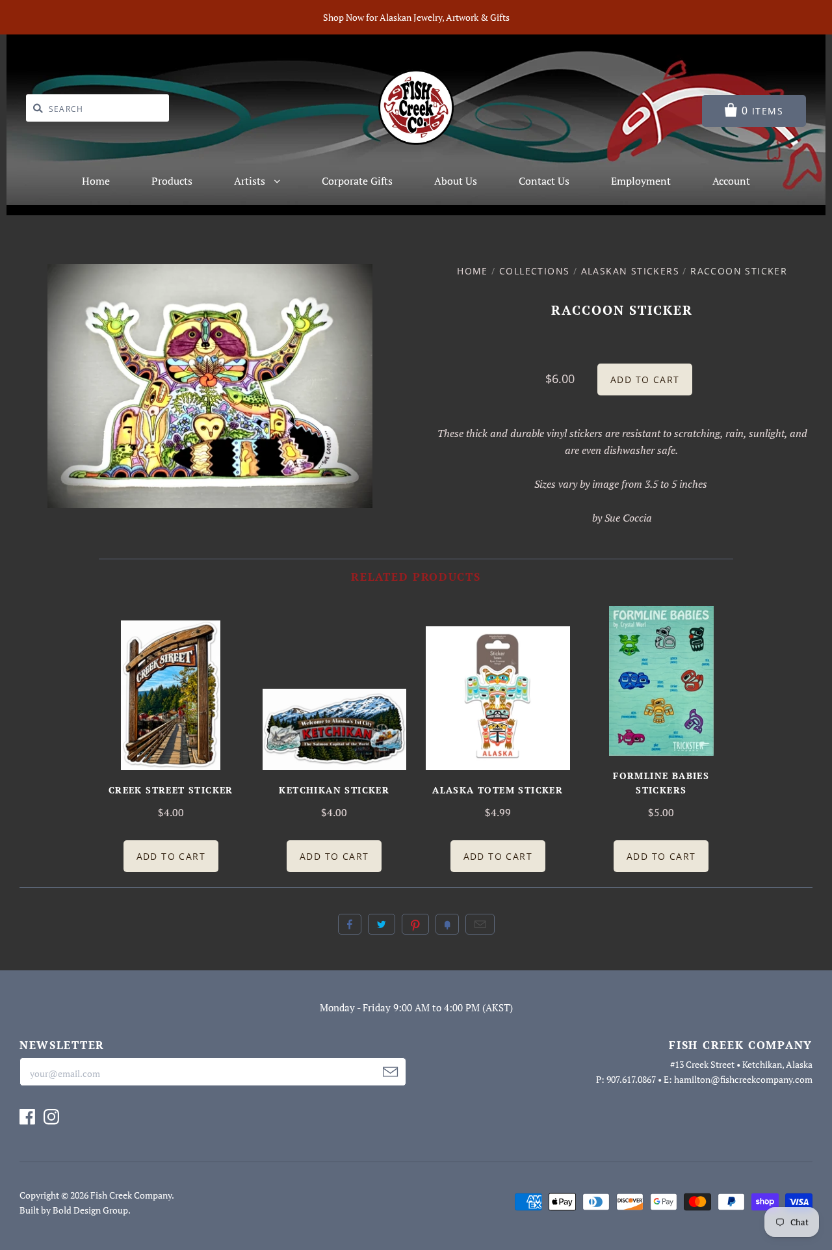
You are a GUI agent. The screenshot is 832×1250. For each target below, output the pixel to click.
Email (480, 924)
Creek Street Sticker (171, 790)
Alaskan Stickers (630, 271)
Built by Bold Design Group (74, 1210)
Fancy (447, 924)
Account (731, 181)
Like (349, 924)
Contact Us (544, 181)
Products (171, 181)
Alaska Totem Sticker (497, 790)
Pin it (415, 924)
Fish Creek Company (131, 1195)
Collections (534, 271)
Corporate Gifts (357, 181)
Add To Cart (170, 856)
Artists (251, 181)
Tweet (381, 924)
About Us (455, 181)
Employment (641, 181)
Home (96, 181)
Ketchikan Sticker (334, 790)
